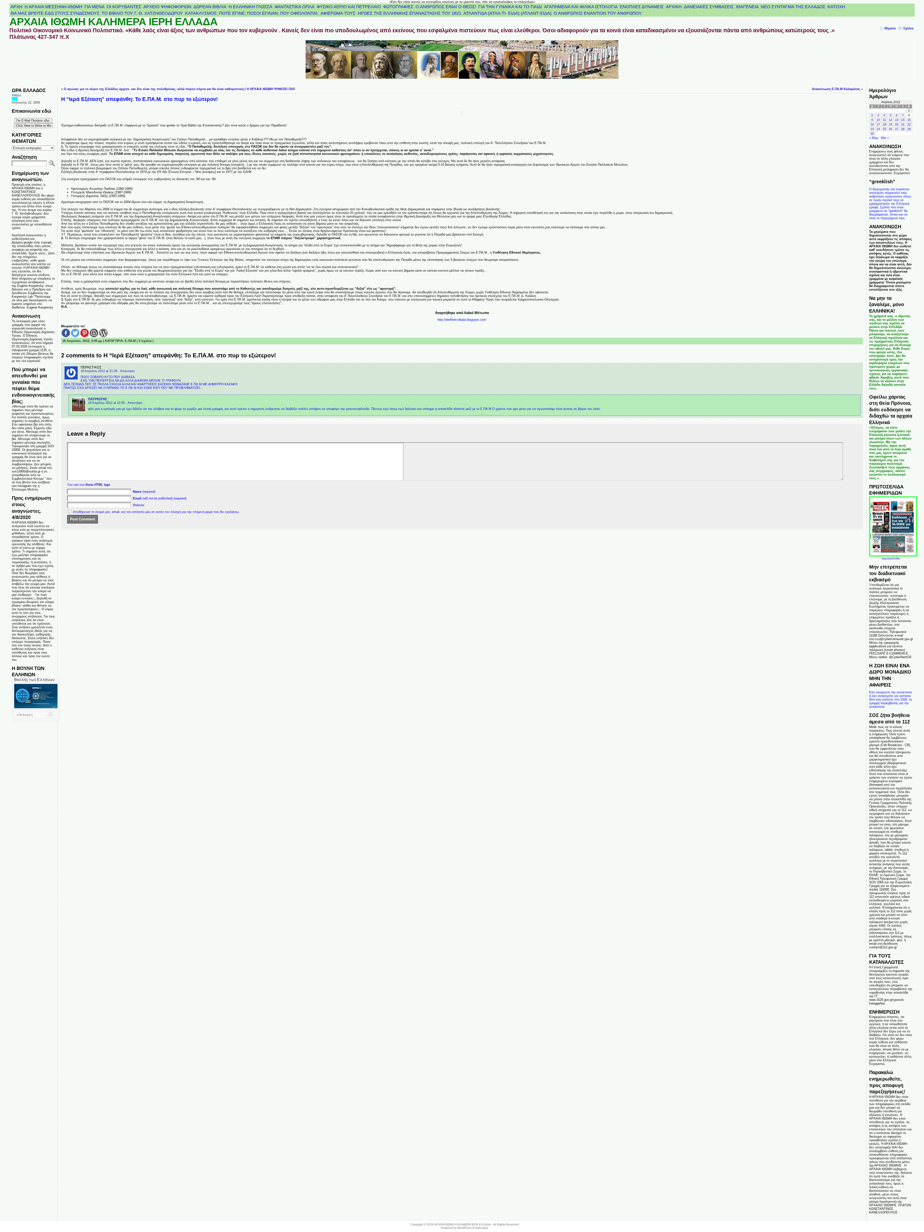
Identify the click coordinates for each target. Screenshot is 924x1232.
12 (890, 119)
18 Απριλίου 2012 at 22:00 (106, 403)
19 (890, 124)
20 (896, 124)
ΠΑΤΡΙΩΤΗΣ (97, 399)
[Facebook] (66, 333)
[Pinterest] (84, 333)
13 (896, 119)
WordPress (464, 1228)
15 (909, 119)
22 (909, 124)
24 (878, 129)
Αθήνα (16, 95)
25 (884, 129)
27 (896, 129)
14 (903, 119)
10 (878, 119)
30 (872, 133)
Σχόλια (908, 28)
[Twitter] (75, 333)
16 (872, 124)
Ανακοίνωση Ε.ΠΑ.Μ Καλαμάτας (836, 89)
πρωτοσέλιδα (890, 558)
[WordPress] (103, 333)
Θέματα (890, 28)
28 (903, 129)
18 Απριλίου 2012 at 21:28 (99, 371)
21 (903, 124)
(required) (144, 491)
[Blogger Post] (94, 333)
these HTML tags (97, 484)
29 (909, 129)
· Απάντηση (126, 371)
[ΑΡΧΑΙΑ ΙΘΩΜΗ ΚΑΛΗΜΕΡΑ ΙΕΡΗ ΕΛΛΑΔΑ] (462, 62)
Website (138, 505)
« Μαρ (873, 138)
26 (890, 129)
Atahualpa (481, 1228)
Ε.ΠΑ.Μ (130, 341)
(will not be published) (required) (159, 498)
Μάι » (885, 138)
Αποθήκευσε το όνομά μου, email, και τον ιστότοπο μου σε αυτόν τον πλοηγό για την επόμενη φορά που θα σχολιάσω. (156, 512)
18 (884, 124)
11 (884, 119)
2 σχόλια (145, 341)
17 (878, 124)
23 (872, 129)
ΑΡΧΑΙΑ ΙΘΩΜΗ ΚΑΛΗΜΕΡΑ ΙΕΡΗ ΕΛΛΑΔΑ (113, 21)
